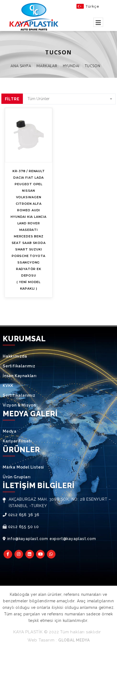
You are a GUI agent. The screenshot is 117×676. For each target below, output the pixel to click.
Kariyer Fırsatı (17, 441)
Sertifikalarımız (19, 366)
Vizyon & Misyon (19, 405)
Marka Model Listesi (23, 467)
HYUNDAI (71, 66)
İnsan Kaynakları (20, 376)
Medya (10, 431)
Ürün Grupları (16, 477)
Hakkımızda (15, 356)
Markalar (46, 66)
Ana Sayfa (21, 66)
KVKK (8, 385)
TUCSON (92, 66)
